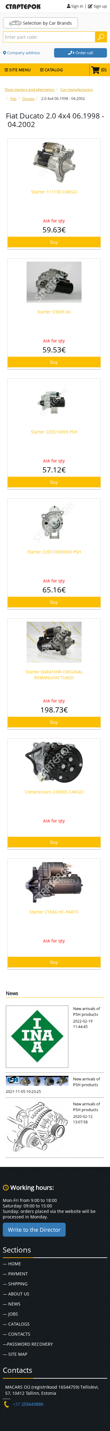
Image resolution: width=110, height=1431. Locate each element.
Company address (23, 52)
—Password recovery (28, 1344)
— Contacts (16, 1334)
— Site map (15, 1354)
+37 (28, 1404)
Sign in (76, 6)
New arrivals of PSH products (86, 1011)
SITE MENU (19, 69)
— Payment (15, 1274)
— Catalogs (16, 1324)
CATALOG (53, 69)
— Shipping (15, 1284)
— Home (12, 1264)
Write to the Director (34, 1229)
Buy (54, 242)
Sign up (100, 6)
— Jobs (10, 1314)
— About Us (16, 1294)
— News (11, 1304)
